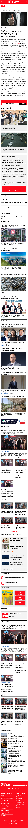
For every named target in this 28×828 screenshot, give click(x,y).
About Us (18, 795)
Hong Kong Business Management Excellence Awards (16, 615)
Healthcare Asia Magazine (13, 768)
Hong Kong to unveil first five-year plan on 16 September (12, 249)
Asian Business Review (12, 738)
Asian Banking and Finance (13, 743)
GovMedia (3, 815)
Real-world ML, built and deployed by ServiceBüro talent (16, 564)
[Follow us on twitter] (15, 789)
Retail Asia (10, 758)
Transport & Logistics (6, 8)
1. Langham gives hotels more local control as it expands (13, 199)
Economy (3, 317)
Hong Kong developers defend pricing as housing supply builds (20, 513)
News (3, 5)
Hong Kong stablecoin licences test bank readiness (6, 527)
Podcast (18, 807)
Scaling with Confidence (11, 582)
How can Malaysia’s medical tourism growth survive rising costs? (15, 772)
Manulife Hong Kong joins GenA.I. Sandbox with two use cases (13, 275)
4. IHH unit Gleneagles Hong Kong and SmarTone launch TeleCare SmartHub (13, 212)
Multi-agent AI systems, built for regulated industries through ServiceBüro (17, 557)
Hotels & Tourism (4, 393)
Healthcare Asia (5, 807)
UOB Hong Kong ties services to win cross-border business (11, 349)
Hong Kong (22, 8)
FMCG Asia (3, 813)
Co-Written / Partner (5, 451)
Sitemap (18, 800)
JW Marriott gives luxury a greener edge (13, 396)
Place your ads (20, 804)
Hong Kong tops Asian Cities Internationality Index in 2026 (9, 297)
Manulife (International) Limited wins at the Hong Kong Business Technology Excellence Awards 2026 (13, 432)
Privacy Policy (19, 798)
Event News (5, 427)
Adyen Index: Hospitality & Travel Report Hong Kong (15, 578)
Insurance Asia (11, 763)
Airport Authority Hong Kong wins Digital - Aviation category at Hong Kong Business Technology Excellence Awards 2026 (20, 473)
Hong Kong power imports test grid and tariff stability (20, 527)
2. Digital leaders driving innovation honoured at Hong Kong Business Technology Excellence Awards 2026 (14, 203)
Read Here (20, 594)
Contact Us (19, 796)
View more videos (14, 531)
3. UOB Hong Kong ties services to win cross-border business (12, 208)
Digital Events (19, 805)
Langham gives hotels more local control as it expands (13, 373)
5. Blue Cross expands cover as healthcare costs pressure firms (13, 217)
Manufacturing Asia (6, 812)
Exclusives (5, 321)
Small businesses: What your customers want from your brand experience (17, 546)
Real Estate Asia (11, 748)
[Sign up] (25, 785)
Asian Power (10, 733)
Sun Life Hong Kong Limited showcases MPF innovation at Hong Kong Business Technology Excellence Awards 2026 (7, 493)
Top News (5, 221)
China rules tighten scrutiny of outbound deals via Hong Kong (13, 325)
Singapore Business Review (13, 753)
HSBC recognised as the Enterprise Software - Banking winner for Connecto (7, 471)
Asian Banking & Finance (5, 800)
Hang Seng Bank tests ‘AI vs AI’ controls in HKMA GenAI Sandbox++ (13, 226)
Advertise (20, 599)
